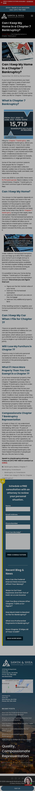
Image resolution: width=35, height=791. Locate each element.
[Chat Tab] (17, 395)
